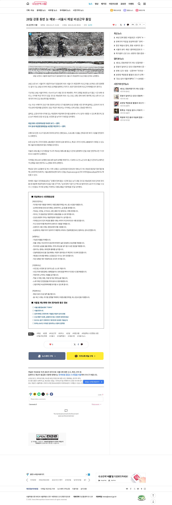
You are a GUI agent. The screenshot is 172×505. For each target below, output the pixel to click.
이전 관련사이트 (27, 479)
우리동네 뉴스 (65, 10)
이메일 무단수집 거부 (48, 489)
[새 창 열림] (141, 495)
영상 (96, 3)
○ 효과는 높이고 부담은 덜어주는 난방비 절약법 (48, 323)
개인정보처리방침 (32, 489)
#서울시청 (71, 336)
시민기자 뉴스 (78, 10)
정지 (86, 475)
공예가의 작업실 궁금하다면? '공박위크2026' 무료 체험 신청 (130, 42)
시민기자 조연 (124, 99)
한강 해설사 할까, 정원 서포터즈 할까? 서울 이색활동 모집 (130, 45)
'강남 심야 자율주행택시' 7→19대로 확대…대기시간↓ (130, 79)
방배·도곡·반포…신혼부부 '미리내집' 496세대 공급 (130, 71)
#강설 (68, 333)
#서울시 (52, 336)
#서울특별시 (61, 336)
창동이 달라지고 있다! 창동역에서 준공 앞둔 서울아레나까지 (130, 67)
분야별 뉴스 (41, 10)
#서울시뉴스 (81, 336)
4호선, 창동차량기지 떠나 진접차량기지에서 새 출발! (130, 63)
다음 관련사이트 (89, 479)
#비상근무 (52, 333)
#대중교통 (76, 333)
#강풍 (45, 333)
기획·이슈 (30, 10)
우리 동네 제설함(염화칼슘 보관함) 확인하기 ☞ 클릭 (46, 126)
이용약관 (75, 489)
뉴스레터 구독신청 (63, 489)
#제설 (39, 333)
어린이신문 (113, 3)
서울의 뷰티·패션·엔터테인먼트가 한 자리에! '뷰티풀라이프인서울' (130, 49)
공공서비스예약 (48, 480)
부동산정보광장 (35, 480)
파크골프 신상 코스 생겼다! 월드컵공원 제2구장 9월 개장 (130, 53)
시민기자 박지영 (124, 120)
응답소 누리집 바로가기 (92, 382)
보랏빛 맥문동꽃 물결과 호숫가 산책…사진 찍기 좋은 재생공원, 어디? (130, 75)
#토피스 (61, 333)
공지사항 (84, 489)
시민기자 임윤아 (124, 113)
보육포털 (60, 480)
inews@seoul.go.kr (109, 496)
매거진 (103, 3)
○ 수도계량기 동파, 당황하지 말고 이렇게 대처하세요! (50, 317)
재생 (89, 475)
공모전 (123, 3)
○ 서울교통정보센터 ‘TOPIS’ (42, 307)
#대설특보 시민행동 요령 (90, 333)
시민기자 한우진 (124, 91)
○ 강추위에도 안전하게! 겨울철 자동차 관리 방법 (48, 314)
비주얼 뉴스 (52, 10)
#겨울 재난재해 (42, 336)
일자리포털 (69, 480)
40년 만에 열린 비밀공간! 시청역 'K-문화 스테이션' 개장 (130, 38)
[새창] (47, 356)
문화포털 (78, 480)
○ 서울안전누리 (37, 310)
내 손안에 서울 (39, 3)
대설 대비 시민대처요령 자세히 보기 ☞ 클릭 (43, 123)
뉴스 (90, 3)
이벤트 (131, 3)
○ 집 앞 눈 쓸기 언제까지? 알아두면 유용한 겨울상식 (50, 320)
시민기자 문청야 (124, 106)
